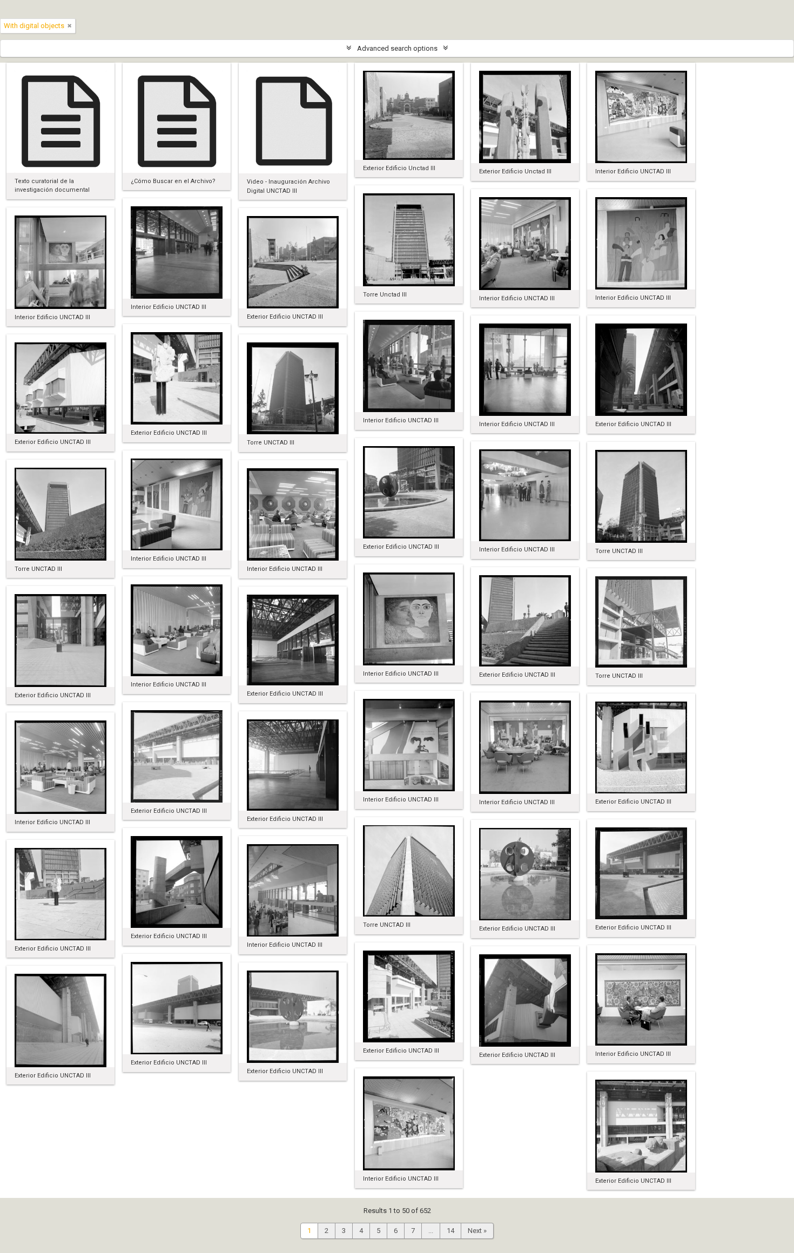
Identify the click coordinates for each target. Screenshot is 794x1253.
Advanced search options (397, 48)
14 (450, 1231)
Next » (477, 1231)
